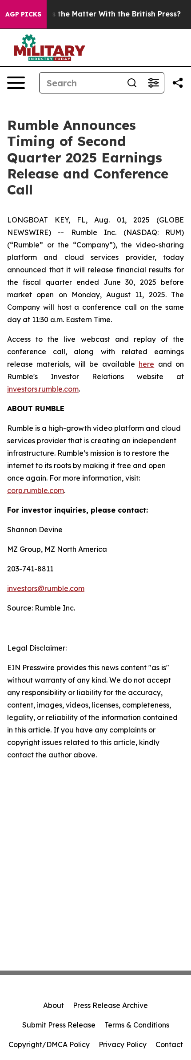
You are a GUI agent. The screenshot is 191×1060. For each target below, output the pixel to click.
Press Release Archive (110, 1005)
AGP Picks (23, 14)
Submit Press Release (59, 1024)
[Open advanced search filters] (153, 83)
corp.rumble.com (35, 490)
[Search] (132, 83)
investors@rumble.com (45, 588)
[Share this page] (177, 83)
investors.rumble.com (43, 388)
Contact (169, 1044)
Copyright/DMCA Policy (49, 1044)
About (53, 1005)
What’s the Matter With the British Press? (105, 14)
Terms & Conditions (136, 1024)
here (146, 364)
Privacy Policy (123, 1044)
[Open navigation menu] (16, 83)
